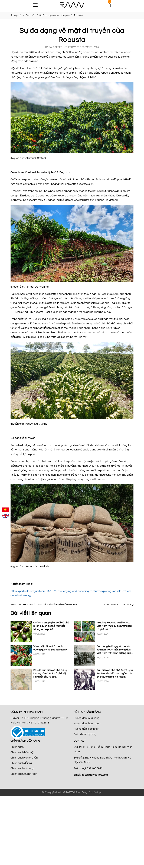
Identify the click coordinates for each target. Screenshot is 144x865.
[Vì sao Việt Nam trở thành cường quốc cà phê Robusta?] (21, 655)
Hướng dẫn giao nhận (86, 729)
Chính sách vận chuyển (24, 757)
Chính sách (17, 747)
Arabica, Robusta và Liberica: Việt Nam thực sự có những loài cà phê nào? (114, 626)
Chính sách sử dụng (22, 768)
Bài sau (126, 605)
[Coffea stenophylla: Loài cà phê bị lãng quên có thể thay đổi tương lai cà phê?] (21, 631)
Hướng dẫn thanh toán (87, 723)
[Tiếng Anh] (5, 516)
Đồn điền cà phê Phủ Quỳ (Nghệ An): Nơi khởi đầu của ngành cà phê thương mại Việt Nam (115, 673)
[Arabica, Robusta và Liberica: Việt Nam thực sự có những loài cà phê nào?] (84, 631)
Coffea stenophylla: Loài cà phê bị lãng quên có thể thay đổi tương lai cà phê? (51, 626)
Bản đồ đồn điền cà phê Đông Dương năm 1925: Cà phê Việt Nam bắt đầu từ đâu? (50, 673)
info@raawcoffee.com (95, 774)
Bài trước (112, 605)
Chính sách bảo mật (22, 752)
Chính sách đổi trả (21, 763)
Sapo (99, 792)
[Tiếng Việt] (5, 509)
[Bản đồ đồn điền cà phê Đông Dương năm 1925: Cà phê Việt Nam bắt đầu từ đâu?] (21, 679)
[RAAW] (72, 5)
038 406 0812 (95, 768)
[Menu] (35, 4)
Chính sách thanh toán (24, 774)
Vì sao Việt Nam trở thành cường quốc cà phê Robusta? (50, 648)
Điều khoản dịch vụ (85, 734)
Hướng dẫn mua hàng (87, 718)
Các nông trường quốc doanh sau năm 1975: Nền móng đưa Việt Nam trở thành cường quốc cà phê (114, 650)
